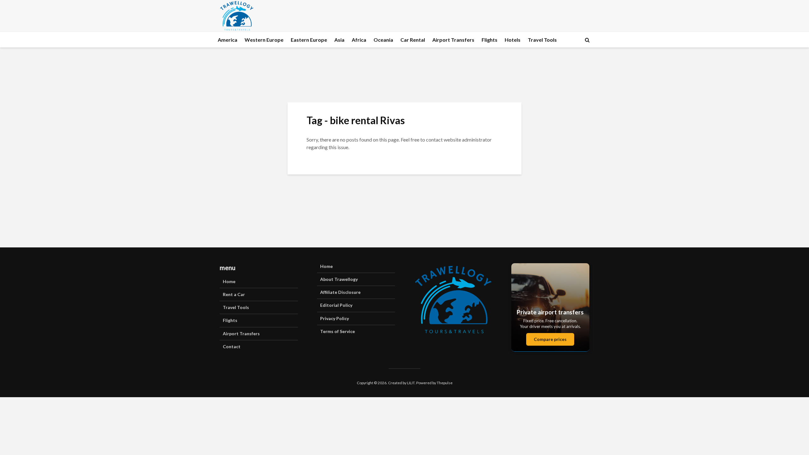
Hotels (512, 40)
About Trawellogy (339, 279)
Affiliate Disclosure (340, 292)
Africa (359, 40)
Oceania (383, 40)
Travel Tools (542, 40)
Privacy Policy (334, 318)
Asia (339, 40)
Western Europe (264, 40)
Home (229, 281)
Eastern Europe (309, 40)
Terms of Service (337, 331)
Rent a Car (234, 294)
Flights (489, 40)
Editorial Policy (336, 305)
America (227, 40)
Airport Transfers (453, 40)
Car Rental (412, 40)
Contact (231, 346)
